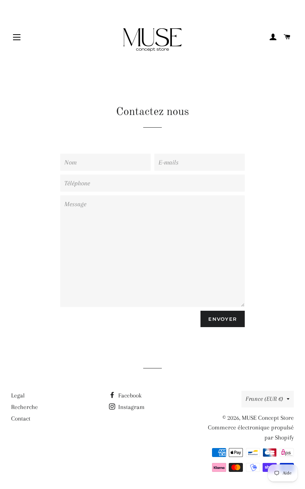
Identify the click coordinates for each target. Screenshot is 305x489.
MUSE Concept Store (268, 417)
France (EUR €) (264, 398)
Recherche (24, 406)
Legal (18, 395)
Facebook (129, 395)
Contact (20, 418)
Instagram (131, 406)
